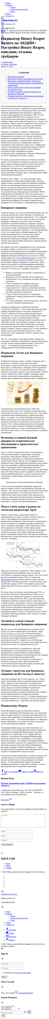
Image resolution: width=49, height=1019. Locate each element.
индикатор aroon (28, 258)
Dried (12, 12)
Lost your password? (23, 973)
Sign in (4, 977)
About (8, 14)
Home (8, 3)
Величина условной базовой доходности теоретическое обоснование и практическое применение (25, 83)
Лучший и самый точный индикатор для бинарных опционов (24, 93)
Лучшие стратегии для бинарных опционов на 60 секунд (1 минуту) (25, 97)
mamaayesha (8, 62)
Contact (9, 868)
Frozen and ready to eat (19, 9)
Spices (12, 7)
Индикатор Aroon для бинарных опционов (25, 79)
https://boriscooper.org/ (9, 579)
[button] (2, 949)
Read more (5, 800)
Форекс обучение (10, 64)
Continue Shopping (25, 993)
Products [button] (9, 5)
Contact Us (10, 16)
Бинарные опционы (16, 77)
